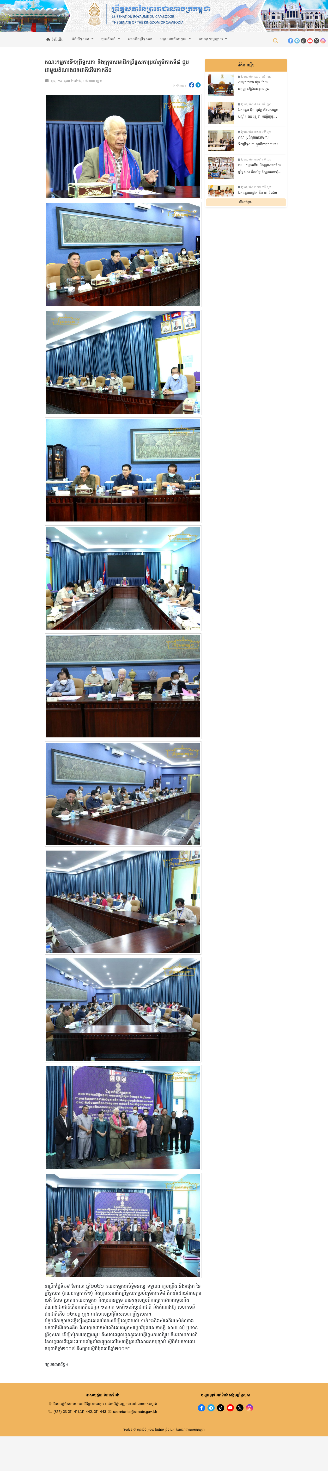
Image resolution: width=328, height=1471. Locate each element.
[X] (239, 1407)
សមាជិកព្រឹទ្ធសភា (140, 39)
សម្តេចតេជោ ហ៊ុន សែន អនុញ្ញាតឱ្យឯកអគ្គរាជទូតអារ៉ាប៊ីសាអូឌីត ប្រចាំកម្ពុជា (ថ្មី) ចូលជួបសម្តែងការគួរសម (257, 86)
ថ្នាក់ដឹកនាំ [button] (109, 39)
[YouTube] (310, 40)
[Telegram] (297, 40)
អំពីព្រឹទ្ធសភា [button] (81, 39)
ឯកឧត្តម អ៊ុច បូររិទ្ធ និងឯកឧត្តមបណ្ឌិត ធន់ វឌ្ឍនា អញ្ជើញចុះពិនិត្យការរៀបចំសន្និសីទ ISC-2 (258, 114)
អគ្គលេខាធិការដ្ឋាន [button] (174, 39)
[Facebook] (290, 40)
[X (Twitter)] (316, 40)
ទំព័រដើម (57, 40)
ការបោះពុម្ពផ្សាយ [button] (211, 39)
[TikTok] (303, 40)
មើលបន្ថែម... (246, 202)
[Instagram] (323, 40)
